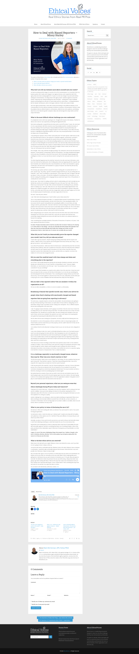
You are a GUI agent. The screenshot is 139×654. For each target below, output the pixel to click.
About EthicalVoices (46, 24)
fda (105, 101)
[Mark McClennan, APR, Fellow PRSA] (34, 498)
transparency (98, 118)
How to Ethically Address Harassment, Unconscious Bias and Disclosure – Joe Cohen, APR (69, 527)
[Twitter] (78, 497)
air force (89, 84)
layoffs (100, 106)
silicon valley (103, 113)
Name (33, 595)
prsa (96, 111)
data (106, 96)
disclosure (89, 99)
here (58, 466)
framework (99, 104)
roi (105, 111)
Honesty (61, 538)
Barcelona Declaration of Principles (95, 152)
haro (105, 104)
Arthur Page (90, 94)
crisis (102, 96)
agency (38, 538)
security (89, 113)
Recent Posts (39, 491)
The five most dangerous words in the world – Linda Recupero (37, 526)
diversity (96, 99)
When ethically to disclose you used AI (43, 85)
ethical (88, 101)
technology (94, 116)
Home (35, 24)
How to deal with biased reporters (42, 83)
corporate (96, 96)
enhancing (102, 99)
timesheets (90, 118)
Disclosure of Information (48, 538)
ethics (93, 101)
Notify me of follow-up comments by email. (43, 601)
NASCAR (105, 108)
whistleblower (90, 121)
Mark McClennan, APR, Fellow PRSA (48, 38)
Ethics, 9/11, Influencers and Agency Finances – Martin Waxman (53, 526)
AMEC (94, 84)
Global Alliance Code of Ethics (94, 149)
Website (42, 550)
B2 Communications (68, 77)
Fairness (57, 538)
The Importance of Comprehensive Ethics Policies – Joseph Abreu (54, 620)
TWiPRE (104, 118)
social (88, 116)
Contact (103, 24)
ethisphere (99, 101)
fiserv (93, 104)
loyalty (105, 106)
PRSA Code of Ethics (84, 24)
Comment (33, 582)
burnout (104, 94)
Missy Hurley (47, 77)
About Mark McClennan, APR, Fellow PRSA (65, 24)
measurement (90, 108)
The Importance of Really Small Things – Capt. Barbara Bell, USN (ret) (55, 617)
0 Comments (69, 38)
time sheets (102, 116)
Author (32, 491)
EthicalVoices (67, 651)
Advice (34, 538)
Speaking (95, 24)
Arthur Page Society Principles (94, 142)
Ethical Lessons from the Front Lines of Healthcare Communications (69, 639)
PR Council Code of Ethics (93, 146)
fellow (88, 104)
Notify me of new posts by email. (40, 604)
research (101, 111)
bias (99, 94)
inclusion (95, 106)
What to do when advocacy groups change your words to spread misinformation (53, 81)
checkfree (89, 96)
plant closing (90, 111)
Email (49, 595)
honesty (89, 106)
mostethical (98, 108)
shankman (95, 113)
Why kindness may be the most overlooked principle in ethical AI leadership (67, 633)
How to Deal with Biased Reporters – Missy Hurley (55, 34)
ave (96, 94)
